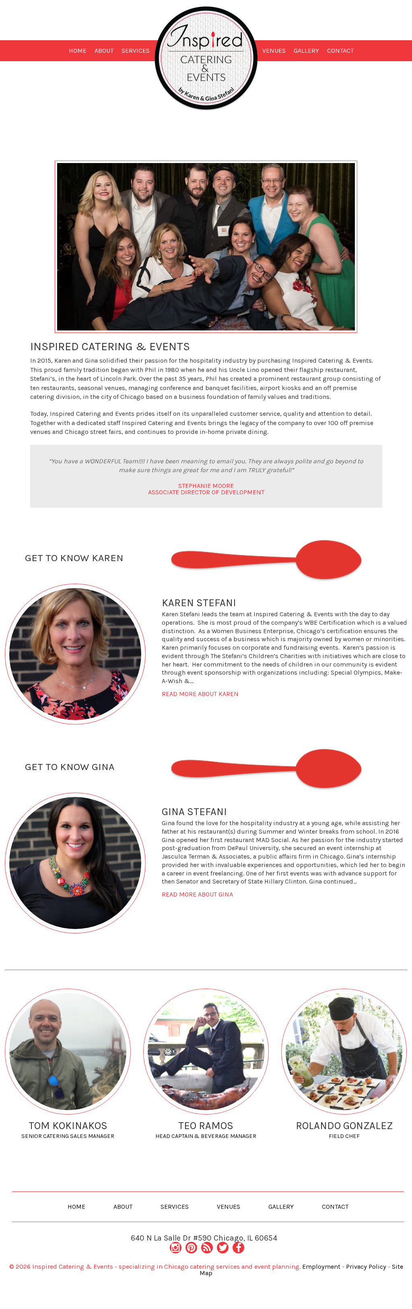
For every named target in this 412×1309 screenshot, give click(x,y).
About (104, 50)
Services (136, 50)
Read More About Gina (197, 894)
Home (78, 50)
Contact (340, 50)
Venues (274, 50)
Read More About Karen (200, 694)
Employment (321, 1266)
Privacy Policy (366, 1266)
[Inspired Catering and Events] (206, 58)
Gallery (306, 50)
